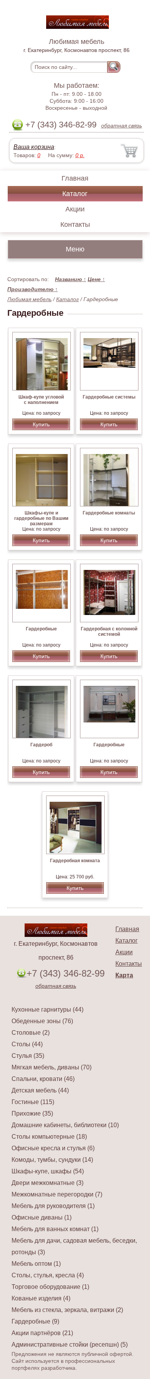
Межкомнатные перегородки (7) (57, 1194)
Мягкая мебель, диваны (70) (52, 1067)
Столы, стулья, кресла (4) (48, 1275)
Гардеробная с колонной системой (109, 631)
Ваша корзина (33, 147)
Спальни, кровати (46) (43, 1079)
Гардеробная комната (75, 860)
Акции (75, 209)
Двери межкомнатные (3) (47, 1183)
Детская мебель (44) (40, 1090)
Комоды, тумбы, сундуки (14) (52, 1159)
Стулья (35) (28, 1055)
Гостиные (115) (33, 1102)
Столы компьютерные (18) (49, 1136)
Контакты (75, 224)
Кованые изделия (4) (41, 1298)
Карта (124, 975)
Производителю (32, 289)
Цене (96, 279)
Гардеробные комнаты (109, 513)
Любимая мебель (29, 299)
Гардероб (41, 744)
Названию (70, 279)
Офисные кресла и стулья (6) (53, 1148)
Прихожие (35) (32, 1113)
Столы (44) (27, 1044)
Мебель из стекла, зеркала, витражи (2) (67, 1310)
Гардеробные (41, 629)
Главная (75, 178)
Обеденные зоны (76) (42, 1021)
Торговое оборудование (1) (50, 1286)
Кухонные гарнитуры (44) (47, 1009)
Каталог (75, 194)
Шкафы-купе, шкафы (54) (48, 1171)
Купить (41, 424)
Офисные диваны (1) (42, 1217)
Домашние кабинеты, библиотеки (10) (65, 1125)
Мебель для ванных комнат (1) (55, 1229)
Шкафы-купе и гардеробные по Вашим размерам (41, 518)
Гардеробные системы (109, 397)
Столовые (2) (31, 1032)
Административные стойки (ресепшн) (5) (70, 1344)
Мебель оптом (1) (36, 1263)
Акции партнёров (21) (42, 1333)
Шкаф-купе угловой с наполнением (41, 399)
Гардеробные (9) (35, 1321)
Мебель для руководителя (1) (53, 1206)
